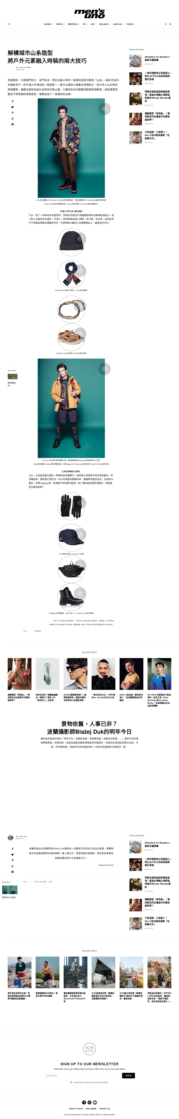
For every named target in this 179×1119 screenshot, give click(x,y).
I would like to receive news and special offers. (91, 1082)
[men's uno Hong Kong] (89, 13)
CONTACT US (104, 1108)
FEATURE (37, 631)
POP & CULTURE (40, 881)
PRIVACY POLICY (76, 1108)
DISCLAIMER (91, 1108)
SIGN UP (128, 1076)
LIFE (50, 881)
